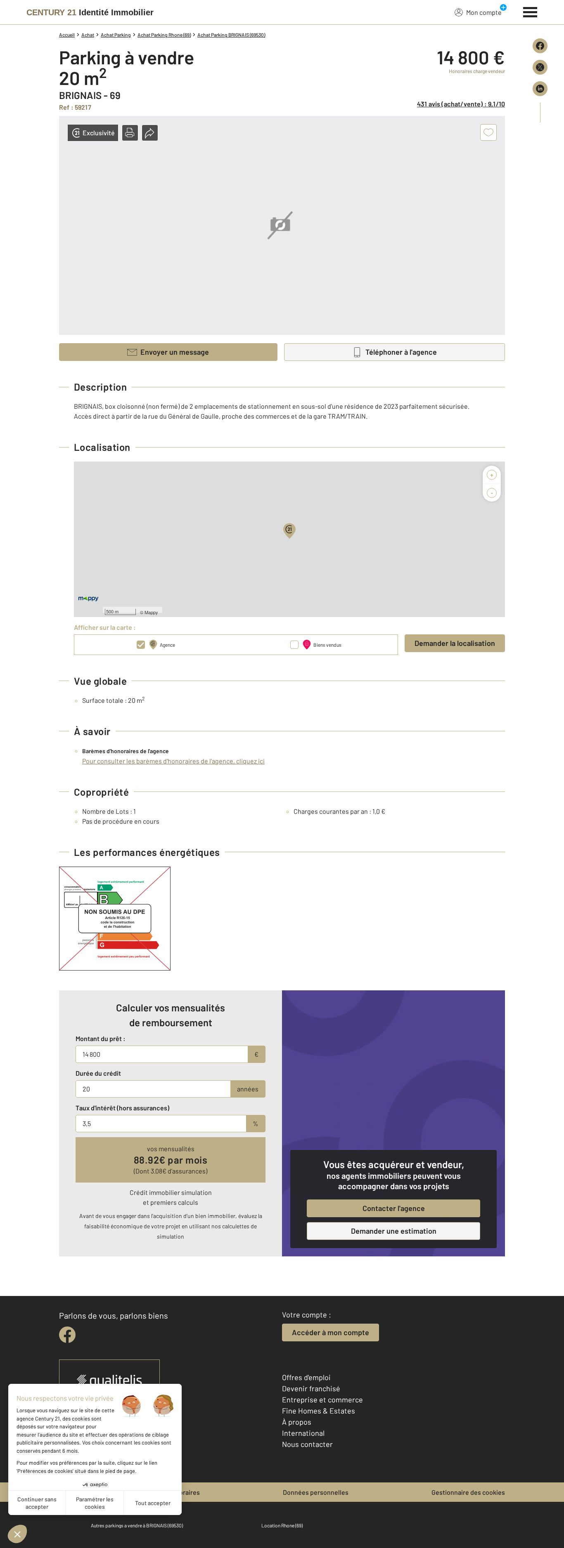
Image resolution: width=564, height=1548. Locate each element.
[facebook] (67, 1335)
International (303, 1432)
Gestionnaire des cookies (468, 1492)
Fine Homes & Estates (318, 1410)
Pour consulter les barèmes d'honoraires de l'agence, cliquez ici (173, 761)
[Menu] (530, 11)
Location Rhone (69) (282, 1525)
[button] (130, 133)
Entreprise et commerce (322, 1399)
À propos (296, 1421)
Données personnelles (315, 1492)
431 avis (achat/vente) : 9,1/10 (461, 104)
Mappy (151, 612)
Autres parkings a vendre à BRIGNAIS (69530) (137, 1525)
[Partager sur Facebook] (540, 45)
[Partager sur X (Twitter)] (540, 67)
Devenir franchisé (311, 1388)
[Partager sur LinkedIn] (540, 88)
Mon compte (484, 12)
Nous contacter (307, 1444)
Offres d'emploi (306, 1377)
